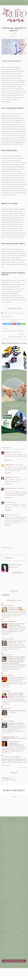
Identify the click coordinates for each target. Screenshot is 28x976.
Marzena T (8, 452)
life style (12, 313)
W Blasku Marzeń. (8, 639)
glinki (20, 844)
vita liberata (7, 938)
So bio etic (19, 925)
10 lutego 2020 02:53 (16, 452)
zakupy (15, 945)
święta (17, 932)
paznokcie (6, 898)
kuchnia (14, 858)
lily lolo (21, 864)
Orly (4, 895)
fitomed (13, 844)
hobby (14, 851)
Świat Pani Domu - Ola (11, 488)
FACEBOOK (10, 957)
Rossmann (19, 918)
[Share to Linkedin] (19, 324)
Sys (6, 502)
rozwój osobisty (6, 316)
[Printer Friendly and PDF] (14, 309)
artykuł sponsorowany (18, 824)
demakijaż (11, 831)
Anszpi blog (6, 691)
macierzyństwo (10, 871)
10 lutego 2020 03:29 (18, 464)
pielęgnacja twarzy (14, 905)
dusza (15, 834)
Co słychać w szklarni (16, 677)
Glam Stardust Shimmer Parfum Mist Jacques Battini (16, 695)
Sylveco (11, 932)
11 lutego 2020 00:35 (12, 502)
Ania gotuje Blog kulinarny (11, 756)
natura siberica (20, 881)
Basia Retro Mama (15, 565)
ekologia (6, 841)
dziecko (21, 834)
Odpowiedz (8, 460)
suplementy (21, 928)
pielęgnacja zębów (10, 911)
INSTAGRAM (20, 957)
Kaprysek (7, 477)
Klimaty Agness (7, 675)
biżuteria (13, 827)
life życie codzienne (10, 864)
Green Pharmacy (9, 848)
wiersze (22, 938)
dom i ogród (7, 834)
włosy (8, 942)
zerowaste (7, 948)
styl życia (6, 928)
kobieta (6, 313)
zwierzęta (21, 948)
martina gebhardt (11, 878)
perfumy (13, 898)
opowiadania (6, 891)
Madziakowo (6, 708)
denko (18, 831)
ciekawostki (21, 827)
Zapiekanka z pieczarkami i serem (14, 759)
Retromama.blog (17, 964)
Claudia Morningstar (9, 621)
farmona (21, 841)
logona (6, 868)
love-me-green (14, 868)
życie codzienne (10, 952)
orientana (15, 891)
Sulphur (13, 928)
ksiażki (21, 854)
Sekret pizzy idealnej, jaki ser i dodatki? (12, 331)
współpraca (7, 945)
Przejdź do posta (14, 377)
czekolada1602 (9, 465)
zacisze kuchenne (8, 721)
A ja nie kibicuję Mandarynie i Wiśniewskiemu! (14, 743)
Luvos (22, 868)
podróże (20, 911)
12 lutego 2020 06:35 (15, 514)
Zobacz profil (13, 567)
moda (20, 878)
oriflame (23, 891)
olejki (21, 888)
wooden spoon (17, 942)
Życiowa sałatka (7, 605)
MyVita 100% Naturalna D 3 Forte (17, 337)
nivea (21, 885)
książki (7, 858)
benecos (5, 827)
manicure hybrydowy (14, 874)
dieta (24, 831)
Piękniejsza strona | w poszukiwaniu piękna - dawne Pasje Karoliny (14, 738)
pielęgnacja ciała (14, 901)
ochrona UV (8, 888)
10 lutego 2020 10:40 (15, 477)
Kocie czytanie (7, 654)
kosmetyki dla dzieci (11, 854)
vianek (20, 935)
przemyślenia (10, 915)
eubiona (14, 841)
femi (7, 844)
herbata (7, 851)
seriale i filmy (10, 925)
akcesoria (6, 824)
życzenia (19, 952)
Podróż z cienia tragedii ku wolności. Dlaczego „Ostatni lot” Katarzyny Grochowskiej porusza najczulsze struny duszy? (13, 660)
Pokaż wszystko (23, 767)
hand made (20, 848)
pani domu (11, 895)
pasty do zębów (20, 895)
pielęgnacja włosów (14, 908)
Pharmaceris (21, 898)
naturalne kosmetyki (11, 885)
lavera (10, 861)
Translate (14, 780)
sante (20, 922)
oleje (15, 888)
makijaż (19, 871)
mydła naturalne (8, 881)
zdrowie (21, 945)
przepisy (19, 915)
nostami (7, 515)
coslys (4, 831)
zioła (14, 948)
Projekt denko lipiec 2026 (17, 710)
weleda (15, 938)
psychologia (20, 313)
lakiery (21, 858)
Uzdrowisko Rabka (11, 935)
